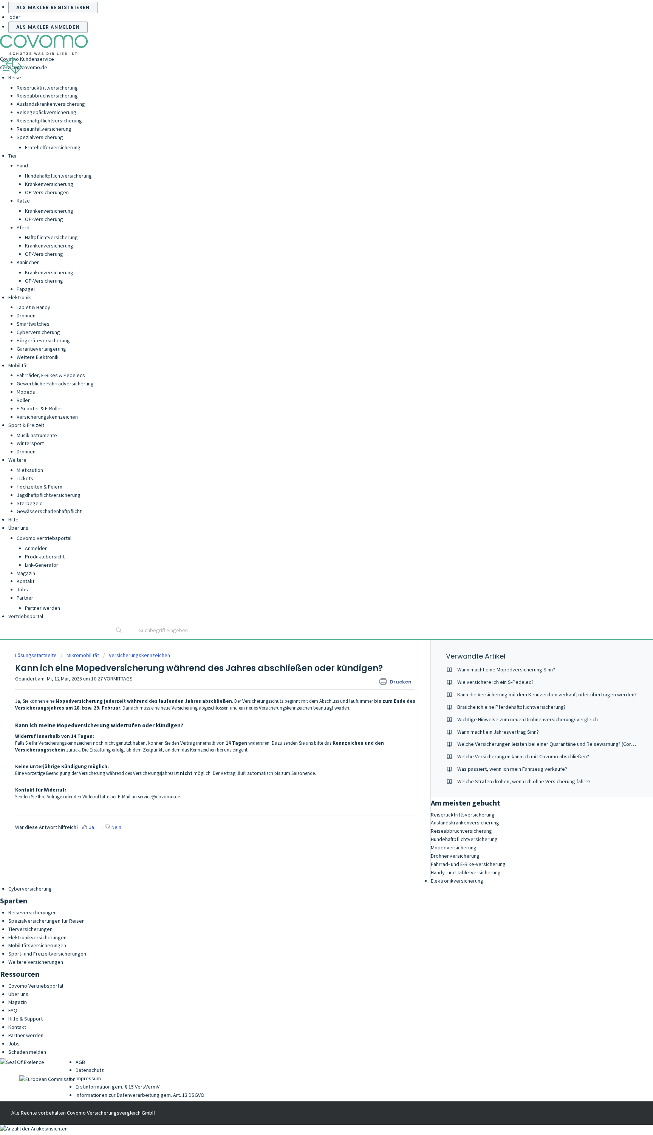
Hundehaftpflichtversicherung (58, 175)
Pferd (23, 227)
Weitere (17, 459)
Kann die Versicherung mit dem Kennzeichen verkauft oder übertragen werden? (547, 694)
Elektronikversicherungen (37, 937)
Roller (23, 400)
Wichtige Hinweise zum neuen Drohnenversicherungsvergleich (527, 719)
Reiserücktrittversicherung (47, 87)
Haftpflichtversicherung (51, 237)
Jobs (22, 589)
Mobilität (18, 365)
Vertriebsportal (25, 616)
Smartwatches (33, 323)
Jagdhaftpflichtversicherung (48, 495)
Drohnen (26, 315)
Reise (14, 77)
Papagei (26, 289)
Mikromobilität (83, 655)
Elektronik (19, 297)
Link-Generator (41, 564)
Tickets (25, 478)
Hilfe (13, 519)
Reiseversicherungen (32, 912)
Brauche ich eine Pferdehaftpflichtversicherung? (511, 707)
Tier (12, 155)
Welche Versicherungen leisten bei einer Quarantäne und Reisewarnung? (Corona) (549, 744)
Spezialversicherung (40, 137)
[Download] (312, 482)
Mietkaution (30, 470)
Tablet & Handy (33, 307)
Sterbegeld (30, 503)
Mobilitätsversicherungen (37, 945)
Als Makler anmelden (48, 27)
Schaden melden (27, 1051)
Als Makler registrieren (53, 7)
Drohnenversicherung (455, 855)
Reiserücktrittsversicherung (463, 814)
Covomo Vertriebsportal (44, 538)
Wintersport (30, 443)
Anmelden (36, 548)
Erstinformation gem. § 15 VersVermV (117, 1086)
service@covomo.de (23, 67)
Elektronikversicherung (457, 880)
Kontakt (25, 581)
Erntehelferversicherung (52, 147)
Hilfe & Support (25, 1018)
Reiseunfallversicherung (44, 128)
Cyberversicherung (38, 332)
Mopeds (26, 391)
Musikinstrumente (37, 435)
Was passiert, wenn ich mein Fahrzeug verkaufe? (512, 768)
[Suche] (119, 631)
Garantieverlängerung (41, 348)
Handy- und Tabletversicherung (466, 872)
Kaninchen (28, 262)
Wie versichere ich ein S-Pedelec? (495, 682)
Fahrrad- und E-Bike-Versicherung (468, 864)
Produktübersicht (45, 556)
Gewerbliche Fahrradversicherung (55, 383)
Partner (25, 597)
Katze (23, 200)
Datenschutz (90, 1070)
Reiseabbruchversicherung (47, 95)
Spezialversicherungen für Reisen (46, 920)
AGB (80, 1062)
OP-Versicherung (44, 219)
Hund (22, 165)
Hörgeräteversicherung (43, 340)
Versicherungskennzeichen (47, 416)
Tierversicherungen (30, 929)
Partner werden (42, 608)
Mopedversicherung (454, 847)
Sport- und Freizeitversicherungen (47, 953)
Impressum (88, 1078)
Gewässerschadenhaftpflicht (49, 511)
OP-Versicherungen (47, 192)
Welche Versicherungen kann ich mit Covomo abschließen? (523, 756)
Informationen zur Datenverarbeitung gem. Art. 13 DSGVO (140, 1095)
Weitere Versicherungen (35, 962)
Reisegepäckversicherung (46, 112)
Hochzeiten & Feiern (39, 486)
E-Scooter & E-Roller (39, 408)
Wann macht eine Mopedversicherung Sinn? (506, 669)
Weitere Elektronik (38, 357)
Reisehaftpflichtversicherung (49, 120)
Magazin (26, 573)
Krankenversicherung (49, 184)
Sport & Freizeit (26, 425)
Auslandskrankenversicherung (51, 104)
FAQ (12, 1010)
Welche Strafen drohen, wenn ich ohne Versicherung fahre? (524, 781)
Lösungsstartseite (36, 655)
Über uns (18, 527)
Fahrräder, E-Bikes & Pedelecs (51, 375)
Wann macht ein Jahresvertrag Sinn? (498, 731)
